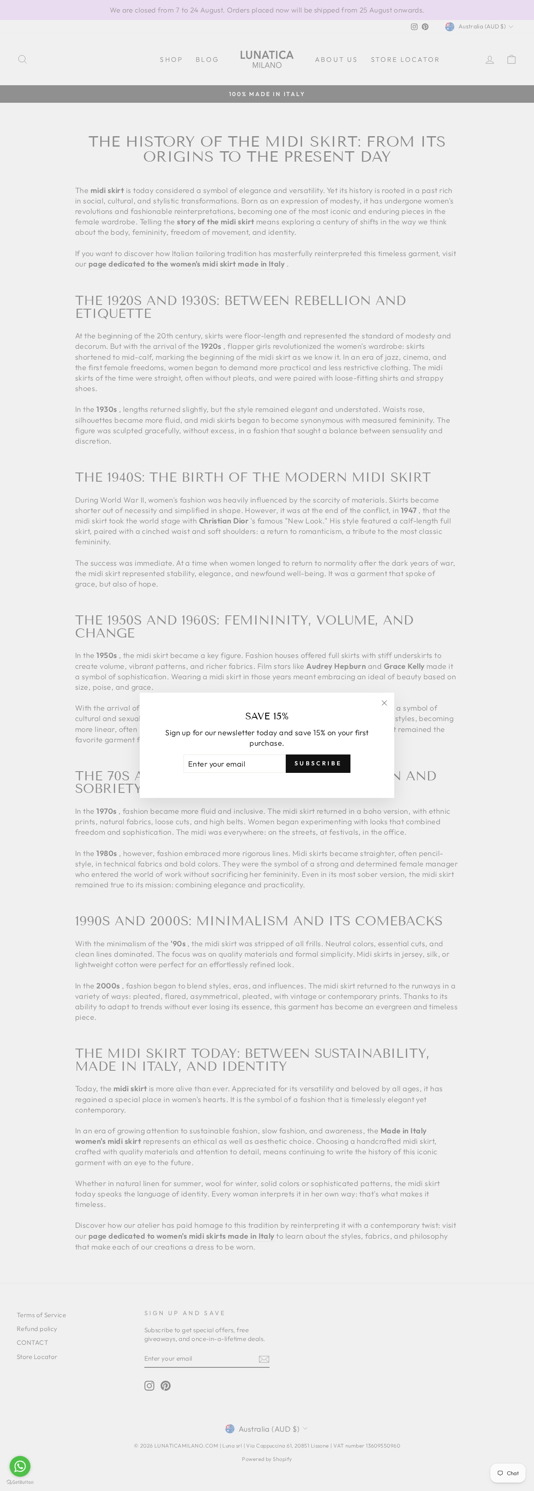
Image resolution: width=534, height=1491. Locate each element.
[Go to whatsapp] (20, 1466)
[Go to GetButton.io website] (20, 1482)
